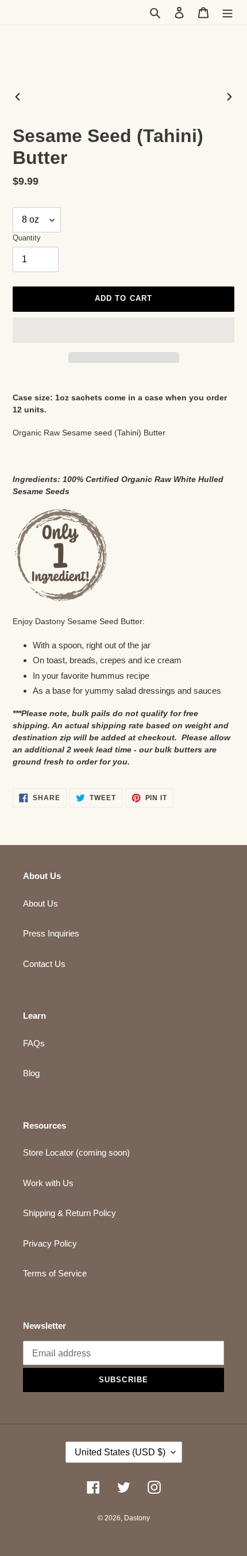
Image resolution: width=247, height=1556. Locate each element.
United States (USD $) (120, 1452)
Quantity (27, 238)
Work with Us (48, 1183)
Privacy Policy (50, 1243)
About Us (40, 903)
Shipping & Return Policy (69, 1213)
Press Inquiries (51, 933)
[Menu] (227, 12)
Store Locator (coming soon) (76, 1152)
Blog (31, 1073)
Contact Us (44, 964)
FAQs (34, 1043)
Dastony (137, 1518)
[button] (123, 330)
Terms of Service (55, 1273)
